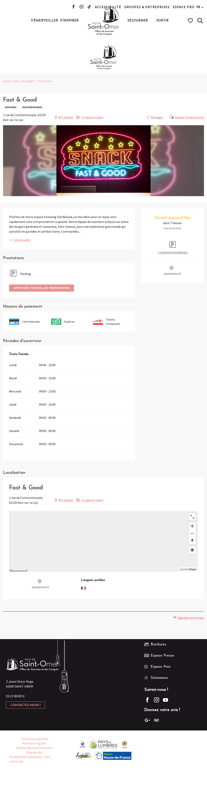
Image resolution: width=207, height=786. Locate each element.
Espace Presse (162, 656)
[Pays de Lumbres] (103, 744)
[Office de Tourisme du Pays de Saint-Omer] (103, 20)
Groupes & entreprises (147, 7)
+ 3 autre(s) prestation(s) (172, 252)
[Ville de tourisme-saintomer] (124, 744)
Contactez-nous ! (25, 705)
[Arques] (84, 755)
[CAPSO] (82, 744)
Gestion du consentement (34, 748)
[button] (200, 20)
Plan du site (34, 752)
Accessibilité (108, 7)
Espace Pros (161, 667)
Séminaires (159, 678)
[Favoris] (191, 20)
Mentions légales (34, 743)
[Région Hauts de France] (113, 755)
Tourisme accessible (34, 739)
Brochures (158, 644)
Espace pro (183, 7)
